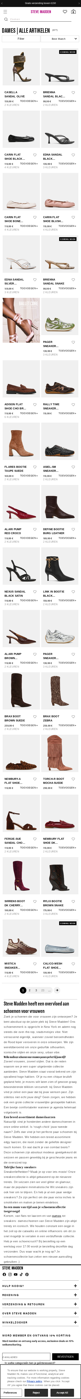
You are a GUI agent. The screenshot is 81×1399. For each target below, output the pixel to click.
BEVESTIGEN (40, 757)
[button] (69, 627)
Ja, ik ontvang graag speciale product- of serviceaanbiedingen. (41, 747)
